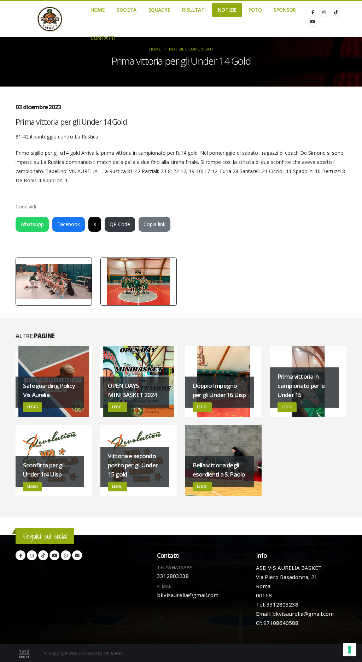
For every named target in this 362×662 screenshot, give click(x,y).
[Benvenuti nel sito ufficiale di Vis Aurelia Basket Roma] (50, 19)
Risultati (194, 9)
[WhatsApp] (66, 555)
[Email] (77, 555)
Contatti (102, 38)
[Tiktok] (336, 12)
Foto (255, 9)
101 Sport (113, 653)
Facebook (68, 224)
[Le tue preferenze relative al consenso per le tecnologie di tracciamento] (349, 649)
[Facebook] (312, 12)
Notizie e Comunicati (191, 49)
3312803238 (173, 575)
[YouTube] (312, 21)
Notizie (227, 9)
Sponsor (285, 9)
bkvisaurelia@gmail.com (187, 594)
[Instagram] (324, 12)
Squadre (159, 9)
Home (97, 9)
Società (126, 9)
